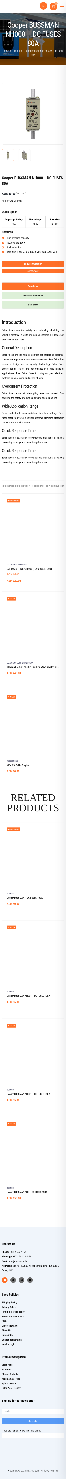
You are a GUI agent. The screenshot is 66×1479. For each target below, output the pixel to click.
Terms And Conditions (13, 1316)
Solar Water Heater (11, 1388)
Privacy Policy (9, 1307)
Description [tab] (33, 286)
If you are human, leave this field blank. (21, 1430)
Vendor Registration (12, 1339)
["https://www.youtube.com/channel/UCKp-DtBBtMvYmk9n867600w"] (30, 1280)
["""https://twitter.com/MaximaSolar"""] (13, 1280)
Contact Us (7, 1335)
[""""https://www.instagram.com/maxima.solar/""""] (21, 1280)
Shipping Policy (9, 1302)
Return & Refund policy (13, 1311)
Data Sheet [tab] (33, 304)
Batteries (6, 1369)
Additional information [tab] (33, 295)
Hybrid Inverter (9, 1383)
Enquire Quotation (33, 263)
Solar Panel (7, 1364)
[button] (56, 90)
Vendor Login (8, 1344)
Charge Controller (10, 1374)
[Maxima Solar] (12, 6)
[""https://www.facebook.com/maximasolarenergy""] (5, 1280)
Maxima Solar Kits (11, 1378)
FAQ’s (4, 1321)
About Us (6, 1330)
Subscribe (33, 1421)
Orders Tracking (9, 1325)
